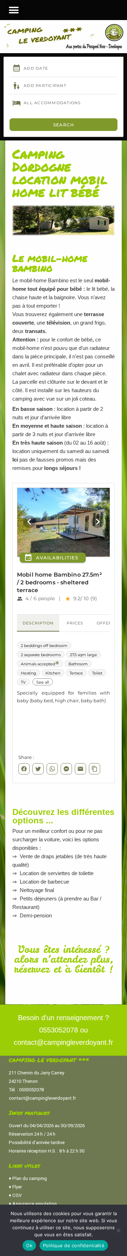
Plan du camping (29, 1178)
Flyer (17, 1186)
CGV (17, 1195)
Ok (29, 1245)
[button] (14, 10)
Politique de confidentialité (73, 1245)
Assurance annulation (34, 1203)
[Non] (118, 1230)
